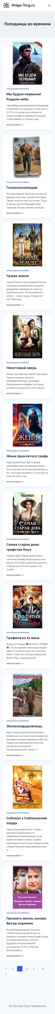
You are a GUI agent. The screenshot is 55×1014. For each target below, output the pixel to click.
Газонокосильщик (22, 187)
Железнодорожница (24, 726)
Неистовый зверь (21, 368)
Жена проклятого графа (27, 456)
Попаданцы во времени (17, 89)
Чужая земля (17, 276)
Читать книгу (14, 125)
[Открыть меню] (49, 5)
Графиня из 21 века (22, 638)
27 (43, 968)
